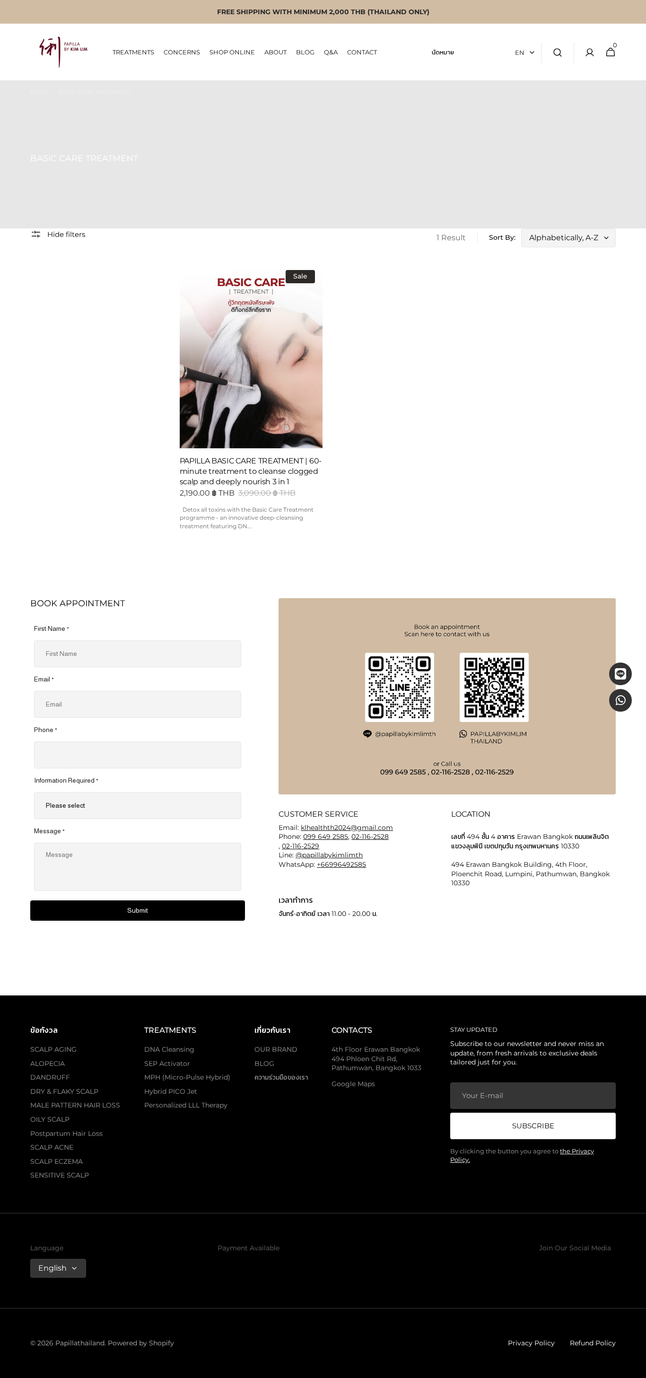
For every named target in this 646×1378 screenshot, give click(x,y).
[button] (557, 52)
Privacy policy (531, 1343)
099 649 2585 (325, 836)
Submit (137, 910)
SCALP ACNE (51, 1147)
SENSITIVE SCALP (59, 1175)
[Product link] (251, 400)
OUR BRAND (275, 1049)
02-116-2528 (370, 836)
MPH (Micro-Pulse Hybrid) (187, 1077)
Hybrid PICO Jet (170, 1091)
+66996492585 (341, 864)
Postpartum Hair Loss (66, 1133)
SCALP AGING (53, 1049)
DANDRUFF (50, 1077)
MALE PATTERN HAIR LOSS (75, 1105)
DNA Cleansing (169, 1049)
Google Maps (353, 1084)
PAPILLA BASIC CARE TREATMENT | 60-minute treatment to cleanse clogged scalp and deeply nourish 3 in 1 (251, 471)
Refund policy (593, 1343)
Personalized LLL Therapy (185, 1105)
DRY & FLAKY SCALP (64, 1091)
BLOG (264, 1063)
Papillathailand (80, 1343)
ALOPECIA (47, 1063)
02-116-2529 (300, 846)
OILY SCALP (50, 1119)
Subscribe (533, 1125)
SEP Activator (167, 1063)
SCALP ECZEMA (56, 1161)
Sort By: (502, 237)
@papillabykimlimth (329, 855)
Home (39, 92)
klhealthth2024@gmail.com (347, 827)
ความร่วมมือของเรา (281, 1077)
